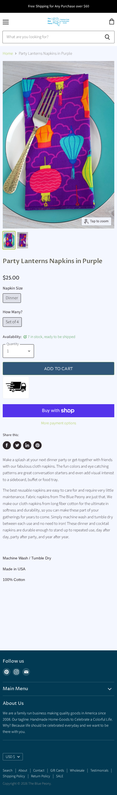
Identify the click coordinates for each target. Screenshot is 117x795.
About (23, 770)
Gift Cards (57, 770)
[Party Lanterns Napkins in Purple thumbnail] (9, 240)
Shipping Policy (14, 776)
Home (8, 53)
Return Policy (40, 776)
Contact (38, 770)
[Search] (107, 37)
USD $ (10, 757)
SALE (59, 776)
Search (8, 770)
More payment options (58, 423)
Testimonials (99, 770)
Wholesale (77, 770)
